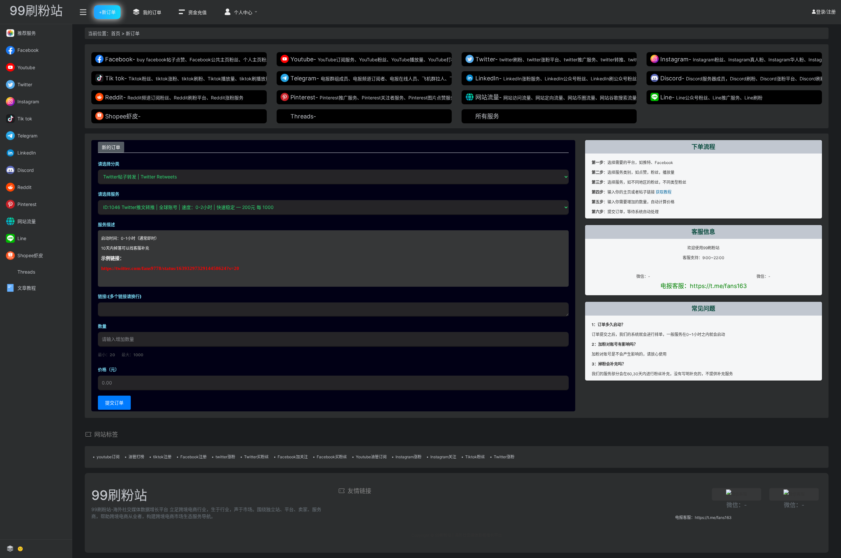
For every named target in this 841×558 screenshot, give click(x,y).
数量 (102, 326)
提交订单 (114, 402)
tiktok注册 (162, 456)
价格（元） (108, 369)
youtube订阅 (108, 456)
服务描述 (106, 224)
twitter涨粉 (225, 456)
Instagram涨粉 (408, 456)
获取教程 (663, 192)
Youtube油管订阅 (371, 456)
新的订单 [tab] (111, 147)
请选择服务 (108, 193)
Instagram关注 (443, 456)
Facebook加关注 (293, 456)
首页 (115, 33)
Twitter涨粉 (504, 456)
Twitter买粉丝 (256, 456)
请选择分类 (108, 163)
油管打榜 (136, 456)
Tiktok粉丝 (475, 456)
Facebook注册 (193, 456)
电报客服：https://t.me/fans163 (703, 285)
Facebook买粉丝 (332, 456)
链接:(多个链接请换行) (120, 296)
